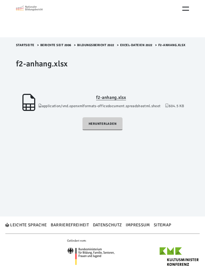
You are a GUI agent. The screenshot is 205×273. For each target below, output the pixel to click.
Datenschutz (107, 225)
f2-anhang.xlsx (111, 97)
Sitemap (162, 225)
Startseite (25, 45)
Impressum (138, 225)
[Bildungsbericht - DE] (38, 18)
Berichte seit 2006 (55, 45)
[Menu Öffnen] (185, 8)
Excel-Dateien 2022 (136, 45)
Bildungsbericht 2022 (95, 45)
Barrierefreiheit (70, 225)
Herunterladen (103, 124)
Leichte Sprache (28, 225)
